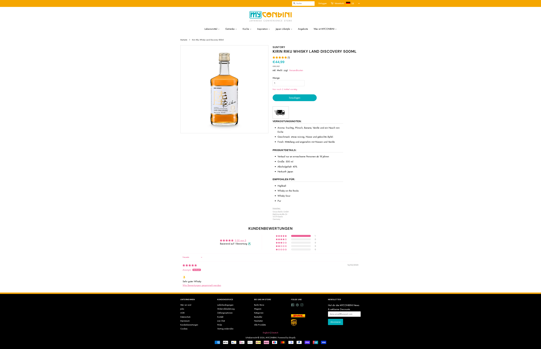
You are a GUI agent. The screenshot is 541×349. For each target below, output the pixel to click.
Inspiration (262, 29)
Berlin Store (259, 305)
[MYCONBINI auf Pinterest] (297, 305)
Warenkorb (339, 3)
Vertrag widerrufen (225, 328)
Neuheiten (258, 320)
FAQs (219, 324)
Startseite (183, 39)
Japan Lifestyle (283, 29)
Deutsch (274, 332)
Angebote (303, 29)
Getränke (230, 29)
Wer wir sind (185, 305)
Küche (246, 29)
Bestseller (258, 316)
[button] (352, 3)
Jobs (182, 308)
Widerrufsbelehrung (226, 308)
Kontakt (220, 316)
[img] (190, 265)
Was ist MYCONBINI (324, 29)
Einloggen (323, 3)
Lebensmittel (211, 29)
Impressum (185, 320)
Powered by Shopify (286, 337)
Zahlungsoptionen (225, 312)
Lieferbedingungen (225, 305)
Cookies (184, 328)
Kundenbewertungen (189, 324)
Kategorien (258, 312)
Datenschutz (185, 316)
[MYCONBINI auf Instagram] (301, 305)
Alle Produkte (260, 324)
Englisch (266, 332)
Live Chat (221, 320)
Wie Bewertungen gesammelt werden (202, 285)
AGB (182, 312)
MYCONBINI (271, 337)
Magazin (257, 308)
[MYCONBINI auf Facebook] (292, 305)
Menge (276, 78)
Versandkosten (296, 70)
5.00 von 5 (240, 240)
